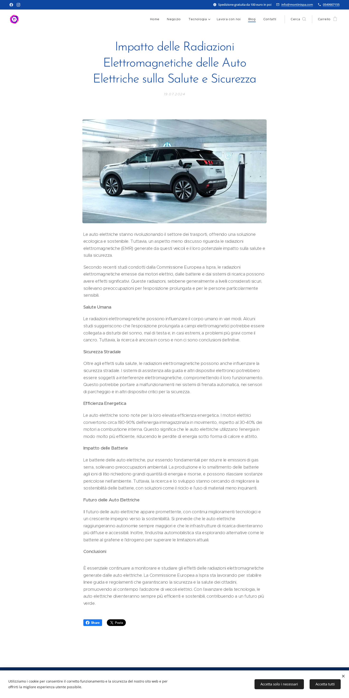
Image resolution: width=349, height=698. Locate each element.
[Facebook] (11, 5)
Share (95, 623)
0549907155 (331, 4)
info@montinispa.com (297, 4)
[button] (298, 19)
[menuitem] (156, 19)
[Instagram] (18, 5)
